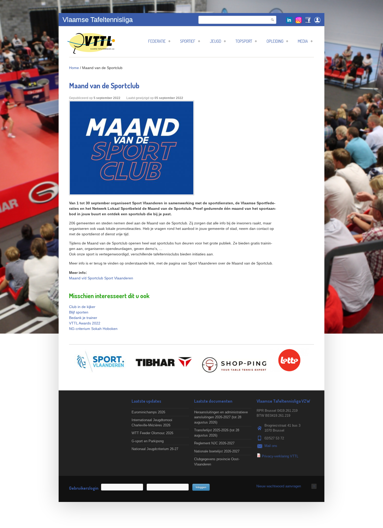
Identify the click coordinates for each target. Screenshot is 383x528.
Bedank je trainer (83, 318)
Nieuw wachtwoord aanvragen (278, 486)
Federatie (157, 41)
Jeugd (215, 41)
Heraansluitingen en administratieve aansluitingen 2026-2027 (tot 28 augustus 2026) (221, 417)
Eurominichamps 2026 (148, 412)
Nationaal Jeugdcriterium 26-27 (155, 449)
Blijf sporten (78, 312)
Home (74, 68)
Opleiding (275, 41)
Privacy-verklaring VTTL (280, 456)
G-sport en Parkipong (148, 441)
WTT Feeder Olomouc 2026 (152, 433)
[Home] (91, 51)
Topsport (244, 41)
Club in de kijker (82, 307)
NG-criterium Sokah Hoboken (93, 329)
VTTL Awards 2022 (84, 323)
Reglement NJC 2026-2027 (214, 443)
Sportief (187, 41)
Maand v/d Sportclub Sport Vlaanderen (101, 278)
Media (303, 41)
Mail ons (270, 446)
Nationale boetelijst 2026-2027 (216, 451)
